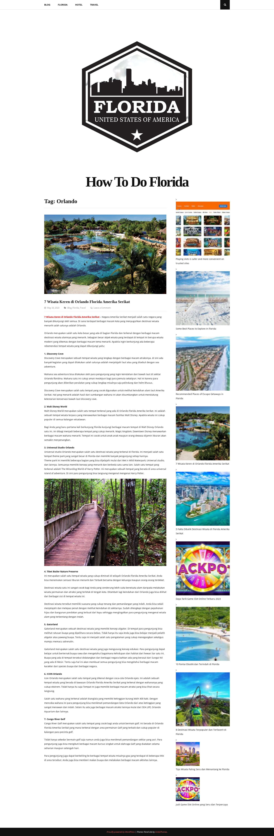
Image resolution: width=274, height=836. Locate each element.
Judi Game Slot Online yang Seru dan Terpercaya (202, 804)
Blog (47, 4)
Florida (63, 4)
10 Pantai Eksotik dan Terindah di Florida (197, 664)
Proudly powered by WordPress (121, 831)
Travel (94, 4)
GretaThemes (161, 831)
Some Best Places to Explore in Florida (196, 328)
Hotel (78, 4)
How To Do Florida (137, 182)
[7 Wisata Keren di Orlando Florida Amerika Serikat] (105, 293)
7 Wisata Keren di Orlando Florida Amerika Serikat (87, 302)
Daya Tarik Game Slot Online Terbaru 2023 (198, 598)
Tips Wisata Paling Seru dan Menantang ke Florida (202, 769)
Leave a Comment (102, 307)
